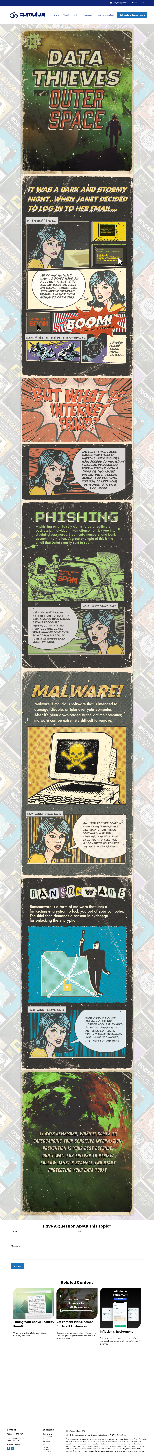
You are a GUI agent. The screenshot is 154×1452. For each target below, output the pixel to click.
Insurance (46, 1442)
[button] (56, 15)
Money (45, 1447)
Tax (44, 1444)
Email (81, 1231)
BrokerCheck (122, 1435)
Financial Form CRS (77, 1431)
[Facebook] (8, 1448)
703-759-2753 (18, 1434)
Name (14, 1231)
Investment (47, 1437)
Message (15, 1246)
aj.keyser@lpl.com (120, 3)
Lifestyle (46, 1450)
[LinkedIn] (12, 1448)
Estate (45, 1439)
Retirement (47, 1434)
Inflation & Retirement (116, 1332)
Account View (138, 3)
